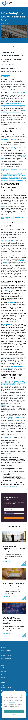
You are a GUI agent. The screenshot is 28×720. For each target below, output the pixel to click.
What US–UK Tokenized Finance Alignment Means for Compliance (13, 620)
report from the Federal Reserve (11, 324)
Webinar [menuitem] (3, 667)
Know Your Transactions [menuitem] (6, 653)
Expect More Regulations (8, 68)
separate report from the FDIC (10, 357)
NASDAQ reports (6, 119)
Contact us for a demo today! (10, 486)
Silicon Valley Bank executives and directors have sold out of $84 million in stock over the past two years (13, 105)
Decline (14, 714)
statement (12, 302)
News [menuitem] (2, 685)
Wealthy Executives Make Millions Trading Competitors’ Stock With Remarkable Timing (13, 383)
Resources (7, 46)
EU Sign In (3, 687)
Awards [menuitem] (3, 677)
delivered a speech (6, 290)
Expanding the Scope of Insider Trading (12, 71)
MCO (2, 46)
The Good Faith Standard (8, 64)
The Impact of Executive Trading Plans (12, 55)
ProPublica (7, 381)
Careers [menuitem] (3, 680)
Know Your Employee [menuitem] (6, 650)
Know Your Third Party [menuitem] (6, 655)
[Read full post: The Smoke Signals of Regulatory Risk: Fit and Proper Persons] (14, 536)
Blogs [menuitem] (2, 665)
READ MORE (6, 562)
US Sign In (10, 687)
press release (8, 437)
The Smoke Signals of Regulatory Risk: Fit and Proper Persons (14, 548)
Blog (13, 46)
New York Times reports (17, 147)
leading (3, 206)
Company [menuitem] (3, 674)
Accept (14, 711)
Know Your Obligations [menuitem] (6, 658)
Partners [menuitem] (3, 682)
